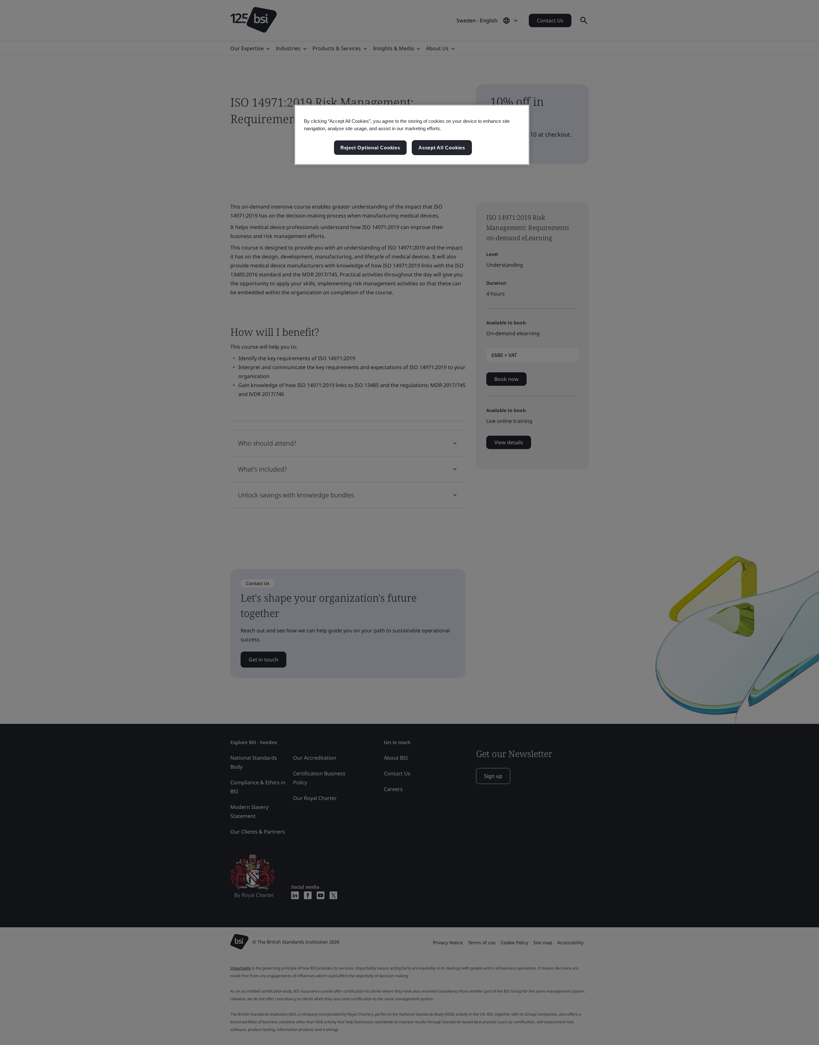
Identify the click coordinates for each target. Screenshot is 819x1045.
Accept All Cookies (441, 147)
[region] (411, 135)
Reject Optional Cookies (370, 147)
